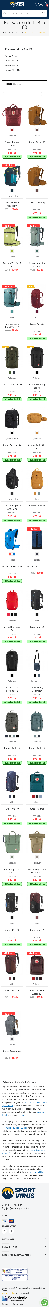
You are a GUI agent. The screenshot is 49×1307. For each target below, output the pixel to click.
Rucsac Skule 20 (12, 748)
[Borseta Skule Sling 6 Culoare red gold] (37, 432)
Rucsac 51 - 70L (12, 65)
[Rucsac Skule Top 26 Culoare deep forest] (10, 372)
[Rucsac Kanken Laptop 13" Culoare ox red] (33, 978)
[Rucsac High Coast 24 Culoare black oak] (15, 614)
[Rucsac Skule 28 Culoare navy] (38, 736)
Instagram (11, 1231)
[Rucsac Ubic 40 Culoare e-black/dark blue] (10, 796)
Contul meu (17, 1304)
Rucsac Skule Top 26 (12, 384)
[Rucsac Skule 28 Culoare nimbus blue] (35, 736)
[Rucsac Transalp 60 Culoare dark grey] (12, 1039)
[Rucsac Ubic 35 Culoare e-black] (37, 614)
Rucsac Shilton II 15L (37, 566)
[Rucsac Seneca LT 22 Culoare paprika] (10, 554)
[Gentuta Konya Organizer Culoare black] (35, 675)
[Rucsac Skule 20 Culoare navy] (6, 736)
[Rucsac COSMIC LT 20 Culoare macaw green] (12, 251)
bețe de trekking (37, 1172)
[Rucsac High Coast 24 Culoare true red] (8, 614)
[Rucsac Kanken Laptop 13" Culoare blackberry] (40, 978)
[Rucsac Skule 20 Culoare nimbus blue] (13, 736)
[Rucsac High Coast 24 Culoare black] (12, 614)
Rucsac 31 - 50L (12, 60)
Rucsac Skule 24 (37, 505)
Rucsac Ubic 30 (12, 930)
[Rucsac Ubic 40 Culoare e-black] (13, 796)
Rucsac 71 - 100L (12, 70)
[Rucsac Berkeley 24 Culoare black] (12, 432)
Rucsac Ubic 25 (37, 930)
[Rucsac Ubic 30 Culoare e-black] (12, 917)
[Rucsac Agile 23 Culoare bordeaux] (37, 311)
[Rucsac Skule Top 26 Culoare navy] (13, 372)
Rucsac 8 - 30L (11, 56)
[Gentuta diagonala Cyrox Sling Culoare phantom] (12, 493)
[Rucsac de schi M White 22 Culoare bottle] (37, 251)
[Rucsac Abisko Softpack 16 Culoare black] (12, 675)
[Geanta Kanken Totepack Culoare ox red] (12, 129)
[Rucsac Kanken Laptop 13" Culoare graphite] (37, 978)
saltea (21, 1115)
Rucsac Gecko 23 (37, 142)
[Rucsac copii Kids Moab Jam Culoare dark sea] (12, 190)
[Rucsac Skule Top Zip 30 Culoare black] (37, 372)
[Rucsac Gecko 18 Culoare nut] (37, 190)
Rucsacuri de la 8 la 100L (19, 49)
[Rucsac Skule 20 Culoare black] (17, 736)
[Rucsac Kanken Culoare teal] (40, 796)
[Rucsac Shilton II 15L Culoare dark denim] (37, 554)
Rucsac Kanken (37, 808)
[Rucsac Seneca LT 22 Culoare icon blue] (13, 554)
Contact (5, 1304)
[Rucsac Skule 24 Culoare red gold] (35, 493)
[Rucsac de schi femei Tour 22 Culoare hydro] (12, 311)
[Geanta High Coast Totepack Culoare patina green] (12, 857)
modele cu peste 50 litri (16, 1128)
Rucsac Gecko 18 (37, 202)
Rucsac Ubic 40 (12, 808)
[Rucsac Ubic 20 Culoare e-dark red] (10, 978)
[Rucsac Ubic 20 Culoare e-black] (13, 978)
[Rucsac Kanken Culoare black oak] (37, 796)
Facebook (4, 1231)
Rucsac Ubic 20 (12, 990)
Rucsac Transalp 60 (12, 1051)
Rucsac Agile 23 (37, 323)
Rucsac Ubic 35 (37, 626)
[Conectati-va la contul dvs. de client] (41, 4)
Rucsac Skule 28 (37, 748)
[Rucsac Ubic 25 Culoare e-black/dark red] (37, 917)
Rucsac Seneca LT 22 (12, 566)
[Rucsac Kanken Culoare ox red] (33, 796)
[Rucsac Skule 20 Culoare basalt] (10, 736)
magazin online (8, 1293)
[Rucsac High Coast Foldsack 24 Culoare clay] (37, 857)
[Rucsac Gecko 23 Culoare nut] (37, 129)
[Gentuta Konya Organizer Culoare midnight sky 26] (38, 675)
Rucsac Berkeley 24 (12, 445)
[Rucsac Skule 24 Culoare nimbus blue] (38, 493)
